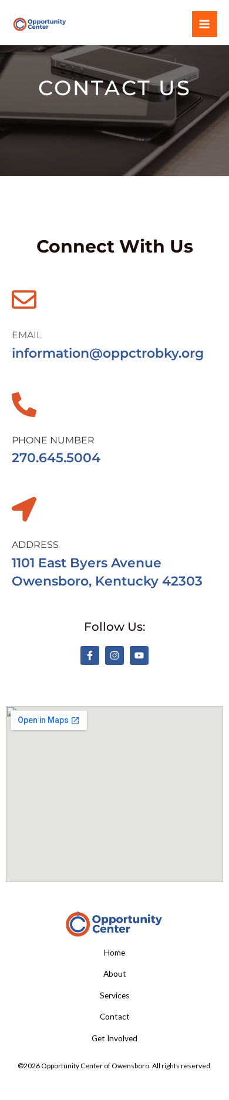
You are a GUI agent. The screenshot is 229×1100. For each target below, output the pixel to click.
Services (114, 995)
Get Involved (114, 1038)
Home (114, 952)
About (114, 973)
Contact (115, 1016)
